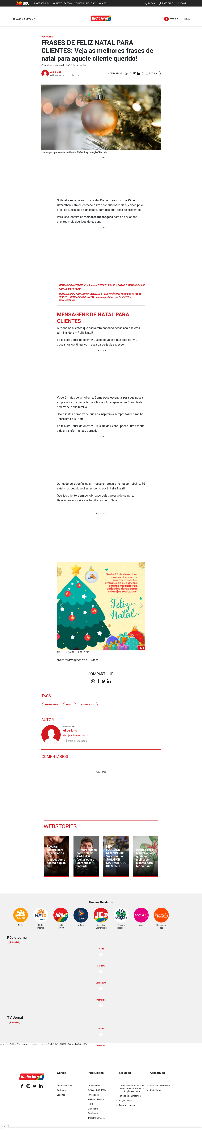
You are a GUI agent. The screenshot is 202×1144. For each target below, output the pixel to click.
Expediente (93, 1109)
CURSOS (80, 3)
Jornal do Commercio (160, 1085)
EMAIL (183, 3)
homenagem (87, 704)
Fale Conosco (94, 1113)
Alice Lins (55, 71)
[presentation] (140, 605)
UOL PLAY (91, 3)
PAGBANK (68, 3)
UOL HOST (57, 3)
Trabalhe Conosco (96, 1118)
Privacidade (93, 1095)
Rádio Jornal (155, 1090)
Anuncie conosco (127, 1105)
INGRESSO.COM (42, 3)
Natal (69, 704)
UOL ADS (102, 3)
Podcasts (61, 1090)
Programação (125, 1100)
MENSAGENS (51, 704)
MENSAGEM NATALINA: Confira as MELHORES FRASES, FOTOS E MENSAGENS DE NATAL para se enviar (102, 287)
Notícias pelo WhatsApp (130, 1096)
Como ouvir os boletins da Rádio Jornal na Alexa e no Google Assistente (132, 1088)
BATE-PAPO (167, 3)
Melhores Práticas (96, 1099)
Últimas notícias (64, 1085)
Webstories (60, 826)
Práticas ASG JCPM (97, 1090)
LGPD (90, 1104)
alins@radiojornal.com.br (75, 735)
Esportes (61, 1095)
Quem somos (94, 1085)
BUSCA (151, 3)
